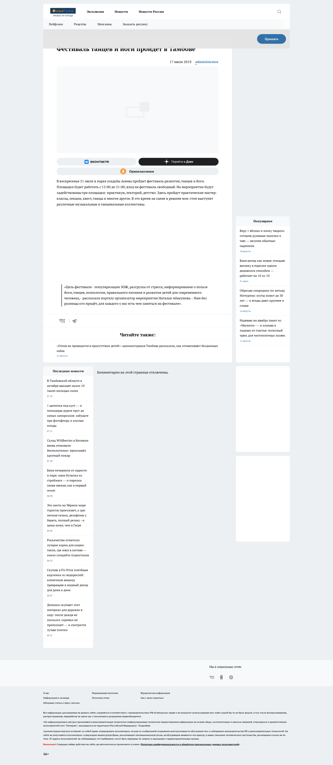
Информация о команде (56, 697)
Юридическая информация (155, 693)
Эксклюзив (95, 11)
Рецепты (80, 24)
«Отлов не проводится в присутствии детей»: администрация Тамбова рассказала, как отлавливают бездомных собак (137, 350)
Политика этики (100, 697)
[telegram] (76, 320)
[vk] (62, 320)
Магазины (105, 24)
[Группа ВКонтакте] (97, 162)
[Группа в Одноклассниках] (138, 171)
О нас (46, 693)
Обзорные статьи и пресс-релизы (61, 702)
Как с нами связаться (152, 697)
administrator (207, 62)
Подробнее (144, 725)
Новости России (151, 11)
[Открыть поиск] (279, 11)
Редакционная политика (105, 693)
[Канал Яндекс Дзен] (179, 162)
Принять (271, 39)
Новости (121, 11)
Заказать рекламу (135, 24)
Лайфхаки (56, 24)
